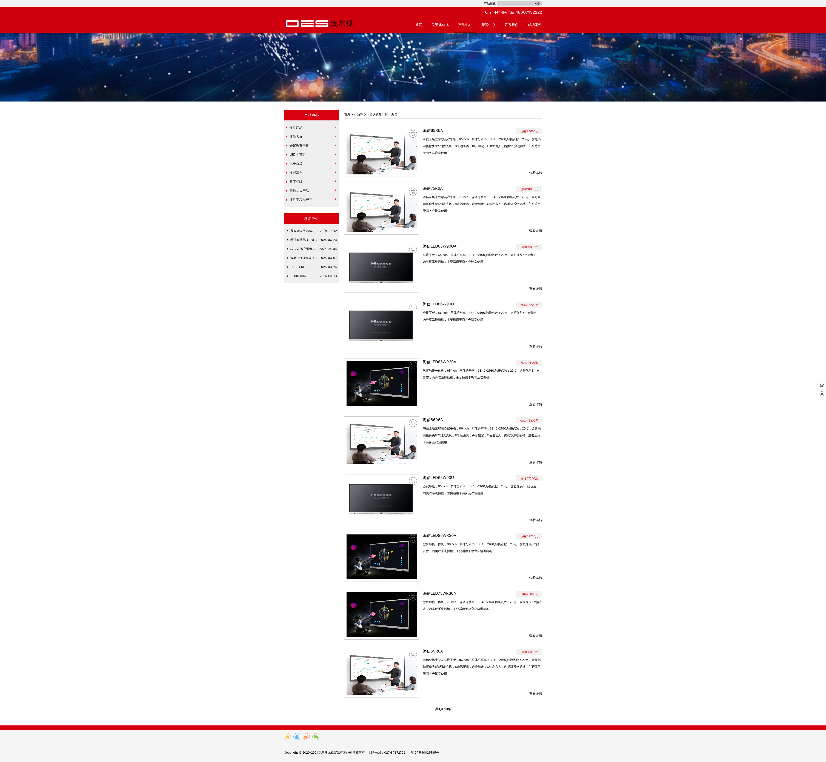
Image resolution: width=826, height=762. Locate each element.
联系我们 (511, 25)
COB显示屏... (313, 276)
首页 (418, 25)
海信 (394, 114)
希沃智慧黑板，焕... (313, 240)
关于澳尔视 (440, 25)
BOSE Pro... (313, 267)
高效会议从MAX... (313, 230)
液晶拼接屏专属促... (313, 258)
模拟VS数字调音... (313, 249)
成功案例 (535, 25)
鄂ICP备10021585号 (425, 752)
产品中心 (465, 25)
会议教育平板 (379, 114)
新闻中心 (488, 25)
